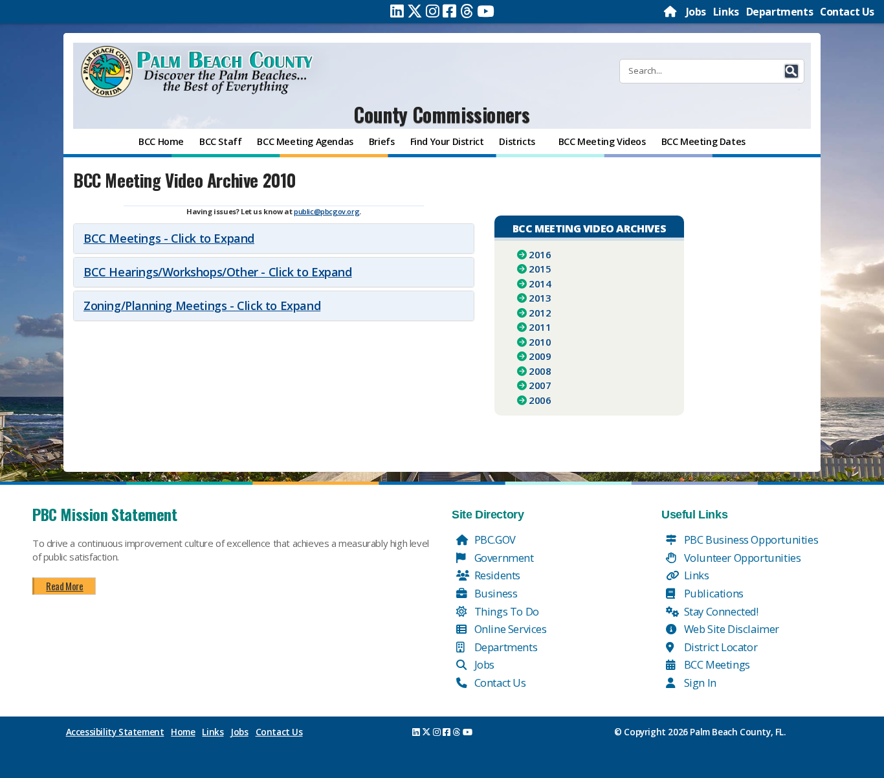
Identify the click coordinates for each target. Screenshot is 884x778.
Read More (64, 586)
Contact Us (847, 12)
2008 (540, 370)
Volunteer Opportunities (741, 557)
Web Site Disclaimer (730, 628)
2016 (540, 254)
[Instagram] (432, 11)
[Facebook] (449, 11)
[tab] (274, 238)
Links (726, 12)
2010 (540, 341)
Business (494, 593)
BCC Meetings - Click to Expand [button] (168, 238)
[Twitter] (415, 11)
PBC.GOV (494, 539)
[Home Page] (671, 12)
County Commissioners (441, 114)
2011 (540, 326)
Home (183, 732)
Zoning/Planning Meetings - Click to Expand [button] (201, 305)
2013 (540, 297)
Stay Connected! (719, 611)
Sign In (698, 682)
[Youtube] (485, 11)
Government (503, 557)
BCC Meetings (715, 664)
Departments (779, 12)
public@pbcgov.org (326, 211)
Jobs (696, 12)
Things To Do (505, 611)
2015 (540, 268)
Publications (712, 593)
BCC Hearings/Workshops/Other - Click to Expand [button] (217, 272)
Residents (496, 575)
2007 (540, 385)
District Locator (719, 646)
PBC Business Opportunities (749, 539)
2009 (540, 356)
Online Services (509, 628)
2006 (540, 400)
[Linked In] (397, 11)
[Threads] (467, 11)
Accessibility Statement (115, 732)
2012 (540, 312)
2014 (540, 283)
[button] (791, 71)
